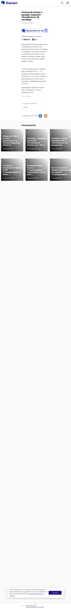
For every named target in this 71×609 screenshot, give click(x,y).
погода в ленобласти (30, 103)
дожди (25, 107)
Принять (55, 593)
